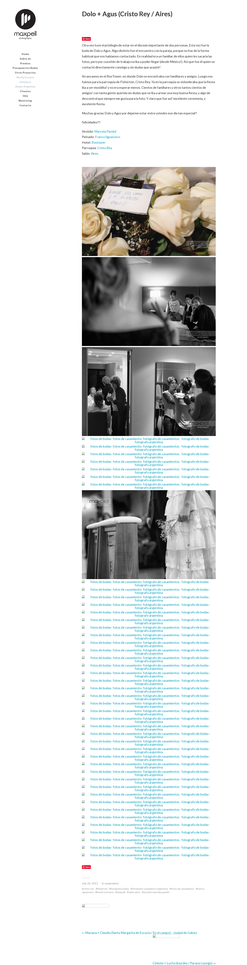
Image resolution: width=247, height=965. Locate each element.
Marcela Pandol (105, 131)
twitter (34, 114)
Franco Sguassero (107, 137)
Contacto (25, 105)
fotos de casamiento (182, 888)
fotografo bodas (120, 888)
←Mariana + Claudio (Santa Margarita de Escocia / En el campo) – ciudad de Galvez (139, 933)
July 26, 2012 (90, 883)
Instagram (25, 114)
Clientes (25, 91)
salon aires (134, 892)
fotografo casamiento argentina (150, 888)
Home (25, 54)
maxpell (121, 892)
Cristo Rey (104, 148)
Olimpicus (25, 82)
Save (88, 38)
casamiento (112, 883)
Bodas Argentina (25, 86)
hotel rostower (105, 892)
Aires (94, 153)
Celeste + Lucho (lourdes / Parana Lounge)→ (184, 963)
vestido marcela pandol (156, 892)
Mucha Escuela (25, 77)
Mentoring (25, 100)
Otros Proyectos (25, 72)
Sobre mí (25, 58)
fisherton (102, 888)
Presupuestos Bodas (25, 67)
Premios (25, 63)
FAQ (25, 95)
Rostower (98, 142)
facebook (17, 114)
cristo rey (88, 888)
